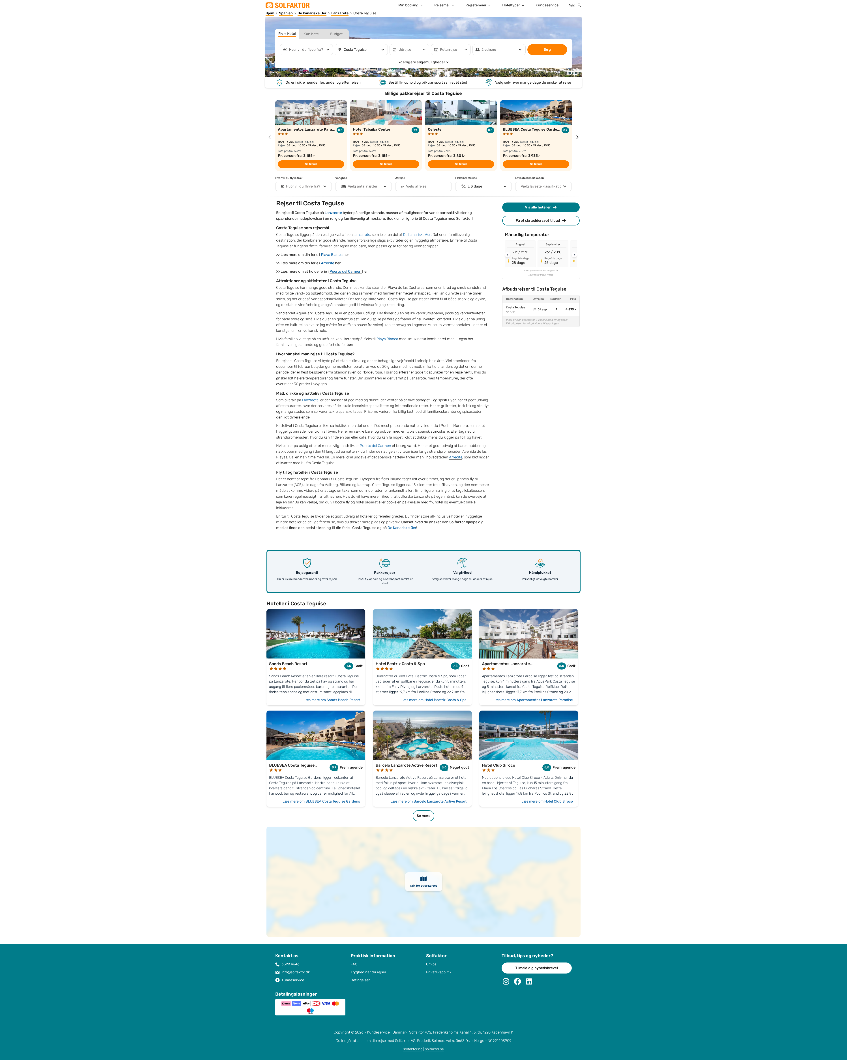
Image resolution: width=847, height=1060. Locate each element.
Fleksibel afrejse (466, 178)
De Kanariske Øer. (417, 235)
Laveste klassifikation (529, 178)
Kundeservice (547, 5)
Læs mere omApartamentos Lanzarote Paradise (533, 700)
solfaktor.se (434, 1049)
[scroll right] (577, 137)
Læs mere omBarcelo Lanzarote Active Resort (429, 801)
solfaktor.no (412, 1049)
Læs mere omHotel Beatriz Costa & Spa (434, 700)
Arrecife (327, 263)
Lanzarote (334, 213)
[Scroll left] (507, 254)
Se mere (423, 816)
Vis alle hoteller (538, 207)
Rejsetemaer (475, 5)
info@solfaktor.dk (295, 972)
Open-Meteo (546, 275)
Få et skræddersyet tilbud (538, 220)
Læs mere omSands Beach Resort (332, 700)
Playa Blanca (332, 255)
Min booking (408, 5)
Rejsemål (442, 5)
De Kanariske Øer (402, 528)
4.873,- (571, 309)
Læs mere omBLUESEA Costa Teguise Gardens (321, 801)
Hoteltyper (511, 5)
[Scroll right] (574, 254)
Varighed (341, 178)
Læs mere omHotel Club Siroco (547, 801)
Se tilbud (311, 164)
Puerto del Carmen (346, 271)
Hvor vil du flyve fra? (288, 178)
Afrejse (400, 178)
